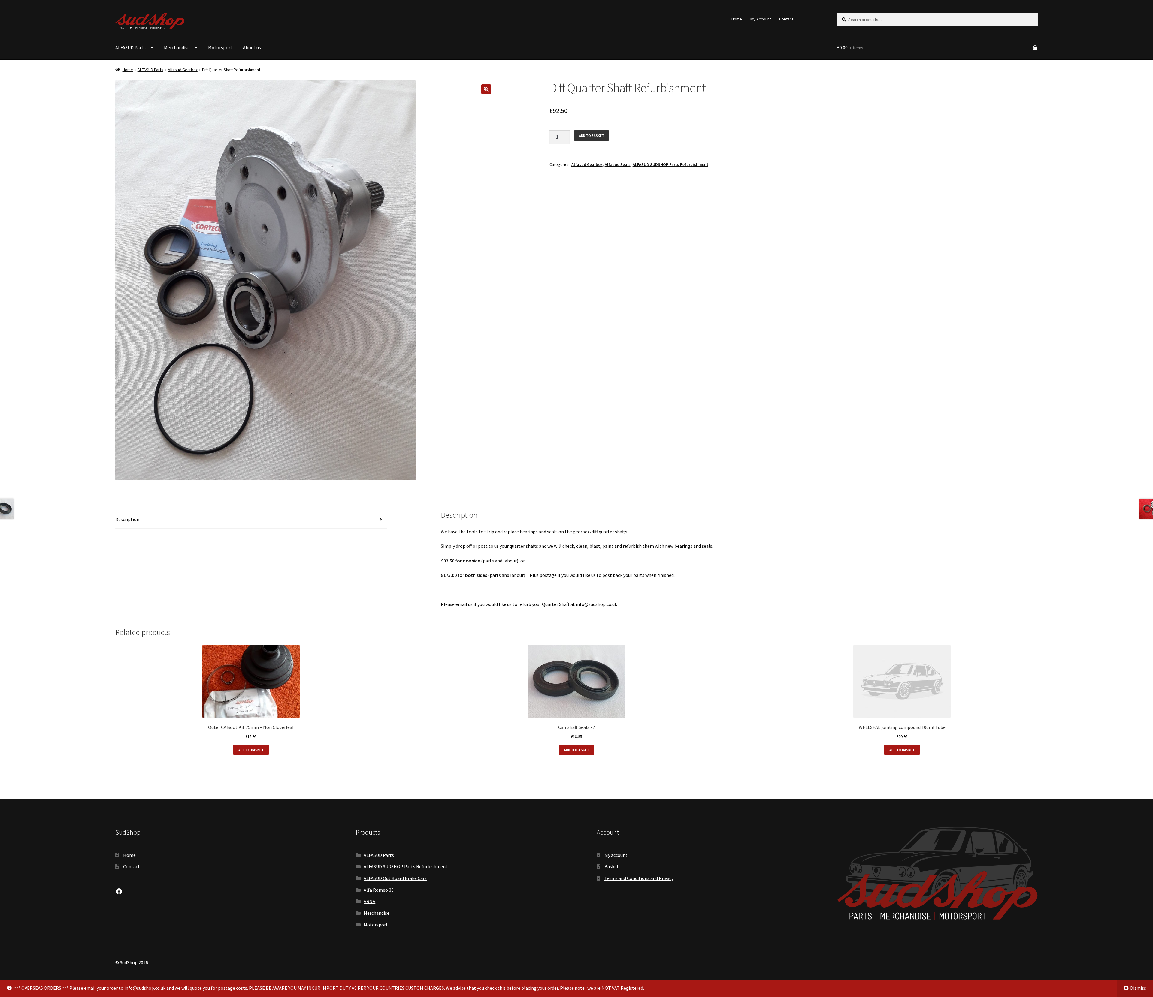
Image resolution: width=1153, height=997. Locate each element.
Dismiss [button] (1138, 988)
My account (616, 855)
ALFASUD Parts (130, 47)
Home (736, 19)
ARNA (369, 901)
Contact (786, 19)
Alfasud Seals (618, 164)
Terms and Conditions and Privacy (638, 878)
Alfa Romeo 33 (379, 890)
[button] (486, 89)
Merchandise (177, 47)
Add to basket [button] (251, 750)
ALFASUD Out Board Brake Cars (395, 878)
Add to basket (591, 135)
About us (252, 47)
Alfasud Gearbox (183, 69)
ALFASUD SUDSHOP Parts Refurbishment (670, 164)
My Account (760, 19)
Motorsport (220, 47)
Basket (611, 866)
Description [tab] (127, 519)
